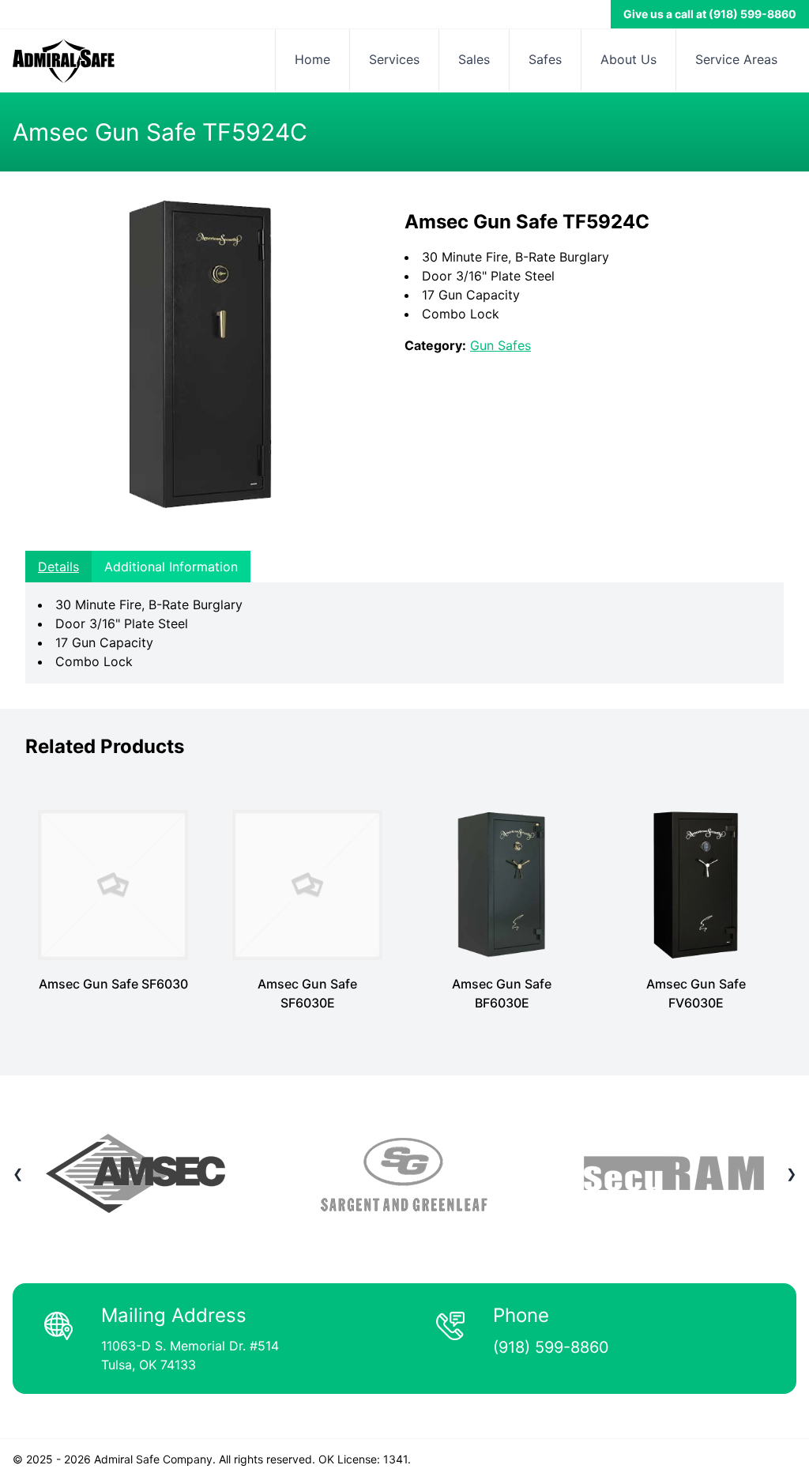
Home (312, 59)
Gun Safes (500, 345)
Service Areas (736, 59)
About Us (628, 59)
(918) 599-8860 (551, 1347)
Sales (474, 59)
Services (394, 59)
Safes (545, 59)
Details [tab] (58, 566)
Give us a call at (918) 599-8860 (709, 14)
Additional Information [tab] (171, 566)
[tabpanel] (404, 633)
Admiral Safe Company (153, 1459)
